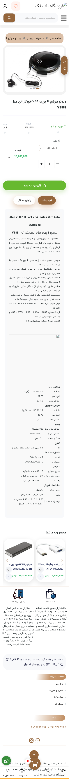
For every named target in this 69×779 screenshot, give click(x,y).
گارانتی (56, 141)
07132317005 (39, 727)
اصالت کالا (58, 697)
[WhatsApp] (38, 741)
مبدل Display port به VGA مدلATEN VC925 (50, 567)
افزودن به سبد (33, 185)
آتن (5, 127)
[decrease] (57, 164)
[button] (61, 561)
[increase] (41, 164)
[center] (9, 18)
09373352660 (58, 727)
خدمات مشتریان (57, 676)
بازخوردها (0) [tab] (24, 200)
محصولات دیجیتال (35, 38)
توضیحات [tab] (47, 200)
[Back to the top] (34, 754)
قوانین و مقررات (56, 690)
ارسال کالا (59, 704)
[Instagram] (31, 741)
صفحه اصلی (55, 38)
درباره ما (59, 684)
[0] (34, 764)
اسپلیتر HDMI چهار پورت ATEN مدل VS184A (20, 567)
